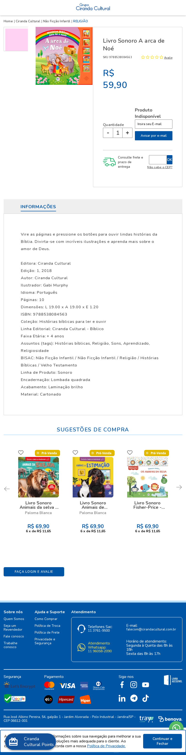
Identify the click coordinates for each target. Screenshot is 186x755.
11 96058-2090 (100, 651)
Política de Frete (47, 633)
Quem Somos (14, 619)
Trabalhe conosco (10, 645)
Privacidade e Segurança (45, 641)
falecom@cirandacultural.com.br (151, 630)
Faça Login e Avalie (34, 572)
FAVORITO (20, 452)
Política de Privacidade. (106, 746)
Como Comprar (46, 619)
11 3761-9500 (99, 631)
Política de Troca (47, 626)
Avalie (168, 58)
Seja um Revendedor (13, 628)
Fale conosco (14, 637)
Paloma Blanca (38, 513)
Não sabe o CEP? (159, 167)
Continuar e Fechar (162, 741)
